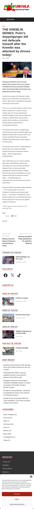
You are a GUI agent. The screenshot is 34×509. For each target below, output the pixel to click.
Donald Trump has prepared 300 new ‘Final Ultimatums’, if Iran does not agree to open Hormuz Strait (16, 401)
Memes (5, 430)
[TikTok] (19, 275)
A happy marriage (22, 348)
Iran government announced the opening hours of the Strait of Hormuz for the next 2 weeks (16, 367)
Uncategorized (8, 437)
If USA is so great (22, 298)
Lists (4, 427)
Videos (5, 440)
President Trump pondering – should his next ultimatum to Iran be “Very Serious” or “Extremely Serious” (16, 393)
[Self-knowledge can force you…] (8, 257)
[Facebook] (5, 275)
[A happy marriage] (8, 348)
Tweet (7, 216)
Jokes (5, 421)
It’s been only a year (23, 314)
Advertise (5, 465)
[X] (12, 275)
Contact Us (6, 462)
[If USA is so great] (8, 298)
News (3, 26)
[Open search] (29, 19)
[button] (31, 477)
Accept (17, 494)
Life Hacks (6, 424)
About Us (5, 472)
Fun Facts (6, 418)
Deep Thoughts (8, 414)
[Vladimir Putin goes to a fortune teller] (8, 331)
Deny (17, 499)
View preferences (17, 504)
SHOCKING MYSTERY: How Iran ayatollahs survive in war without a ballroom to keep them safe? (14, 375)
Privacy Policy (7, 468)
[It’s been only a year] (8, 315)
